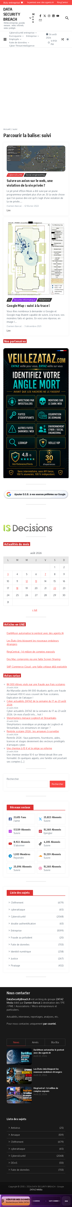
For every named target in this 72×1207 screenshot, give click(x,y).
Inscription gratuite (36, 627)
